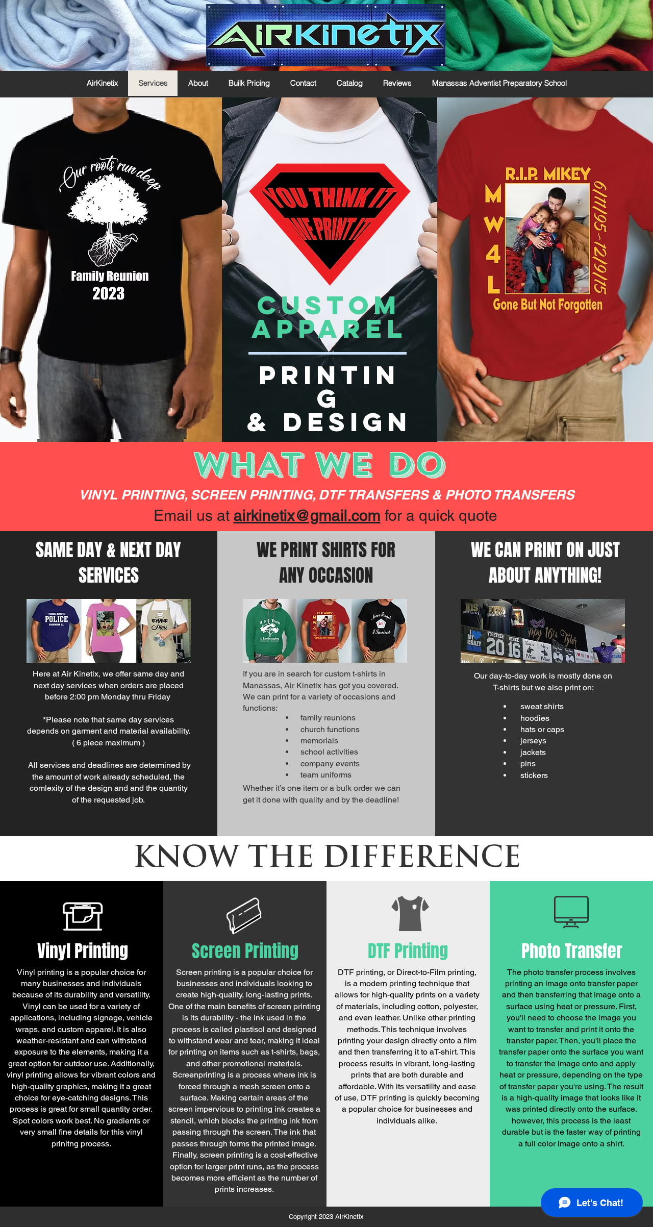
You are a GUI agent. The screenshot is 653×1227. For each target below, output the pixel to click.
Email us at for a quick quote (325, 515)
